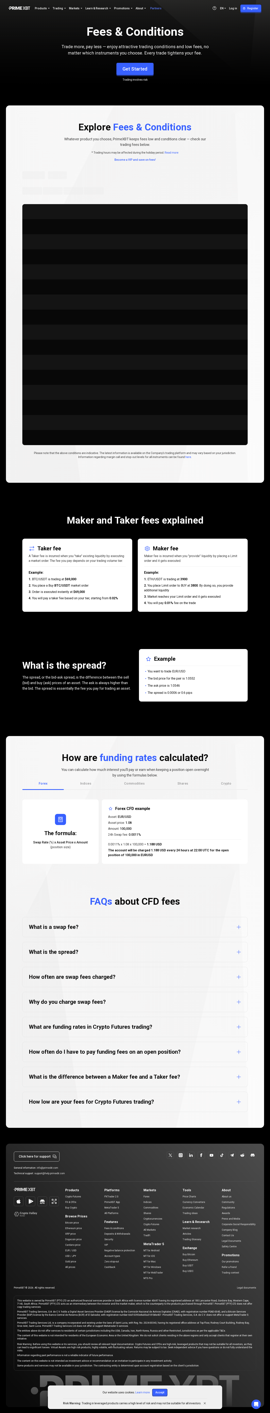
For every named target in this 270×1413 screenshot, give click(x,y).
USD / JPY (70, 1256)
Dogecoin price (73, 1239)
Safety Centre (229, 1246)
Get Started (135, 69)
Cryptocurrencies (152, 1218)
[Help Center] (214, 8)
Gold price (70, 1261)
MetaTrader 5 (111, 1207)
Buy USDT (188, 1265)
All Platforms (111, 1213)
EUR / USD (70, 1250)
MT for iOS (149, 1256)
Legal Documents (231, 1241)
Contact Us (228, 1235)
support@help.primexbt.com (49, 1173)
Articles (187, 1233)
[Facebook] (201, 1155)
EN (222, 8)
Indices (147, 1202)
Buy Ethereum (190, 1260)
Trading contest (230, 1272)
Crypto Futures (73, 1196)
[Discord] (252, 1155)
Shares (147, 1213)
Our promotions (230, 1261)
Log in (233, 8)
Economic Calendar (193, 1207)
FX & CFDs (70, 1202)
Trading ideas (190, 1213)
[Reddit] (242, 1155)
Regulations (228, 1207)
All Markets (149, 1229)
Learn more (142, 1392)
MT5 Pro (147, 1278)
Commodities (150, 1207)
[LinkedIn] (190, 1155)
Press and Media (231, 1218)
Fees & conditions (114, 1228)
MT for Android (151, 1250)
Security (108, 1239)
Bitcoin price (72, 1222)
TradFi (146, 1235)
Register (252, 8)
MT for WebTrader (153, 1272)
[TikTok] (221, 1155)
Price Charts (189, 1196)
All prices (70, 1267)
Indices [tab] (85, 783)
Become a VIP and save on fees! (135, 159)
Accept (159, 1392)
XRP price (70, 1233)
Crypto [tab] (226, 783)
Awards (226, 1213)
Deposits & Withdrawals (117, 1233)
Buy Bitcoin (189, 1254)
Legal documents (246, 1287)
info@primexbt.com (47, 1167)
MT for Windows (152, 1267)
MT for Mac (149, 1261)
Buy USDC (188, 1271)
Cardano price (72, 1245)
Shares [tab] (182, 783)
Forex (146, 1196)
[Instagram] (180, 1155)
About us (226, 1196)
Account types (112, 1256)
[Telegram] (232, 1155)
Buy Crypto (71, 1207)
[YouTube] (211, 1155)
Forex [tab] (43, 783)
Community (228, 1202)
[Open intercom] (256, 1404)
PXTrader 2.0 (111, 1196)
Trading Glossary (192, 1239)
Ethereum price (73, 1228)
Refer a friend (229, 1267)
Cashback (109, 1267)
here (188, 457)
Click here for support (35, 1156)
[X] (170, 1155)
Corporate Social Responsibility (239, 1224)
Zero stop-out (111, 1261)
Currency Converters (194, 1202)
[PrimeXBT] (19, 8)
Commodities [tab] (134, 783)
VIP (106, 1245)
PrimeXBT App (112, 1202)
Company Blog (230, 1229)
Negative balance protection (119, 1250)
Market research (192, 1228)
